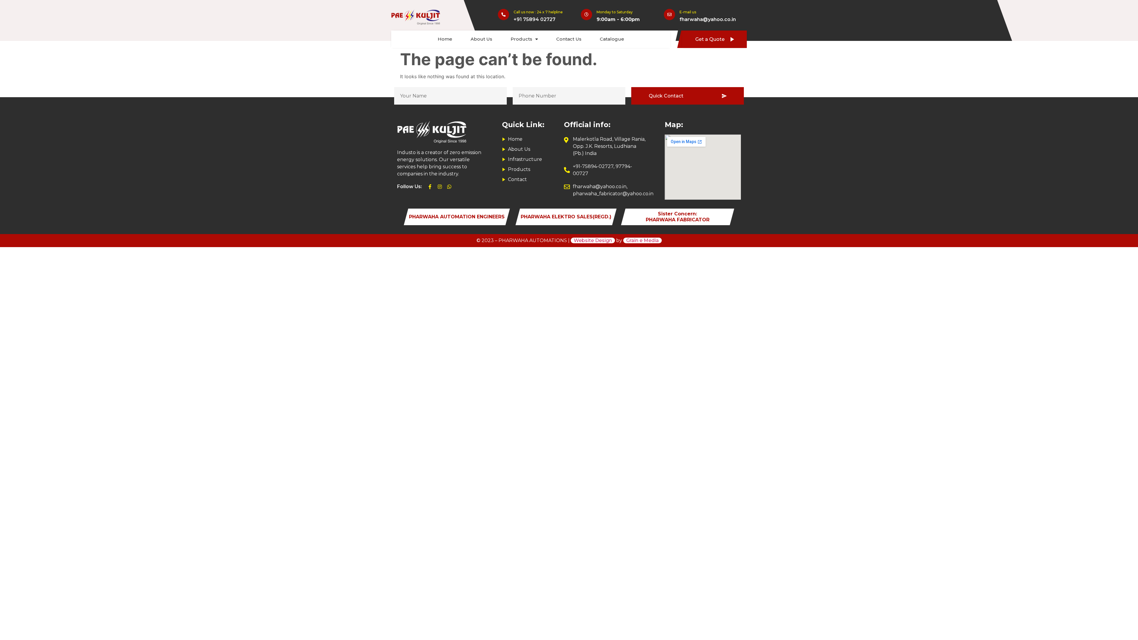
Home (445, 39)
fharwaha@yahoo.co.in (708, 19)
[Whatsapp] (449, 186)
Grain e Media (642, 240)
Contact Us (568, 39)
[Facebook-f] (430, 186)
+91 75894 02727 (534, 19)
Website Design (593, 240)
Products (521, 39)
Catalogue (612, 39)
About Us (481, 39)
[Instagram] (440, 186)
